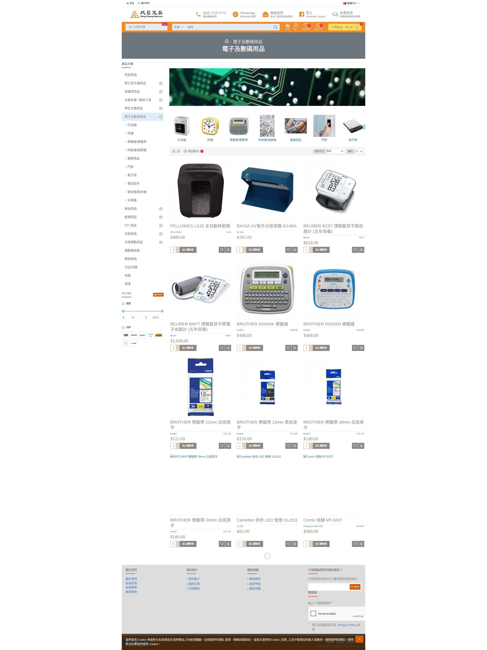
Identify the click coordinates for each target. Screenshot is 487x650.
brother (240, 330)
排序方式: (320, 151)
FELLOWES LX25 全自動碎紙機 (200, 226)
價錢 (128, 303)
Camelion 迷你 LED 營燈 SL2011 (267, 520)
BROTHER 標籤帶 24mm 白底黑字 (200, 523)
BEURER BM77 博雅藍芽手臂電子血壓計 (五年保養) (200, 327)
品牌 (128, 327)
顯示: (350, 151)
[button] (169, 127)
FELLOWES (175, 232)
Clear (159, 294)
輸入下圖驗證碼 (318, 603)
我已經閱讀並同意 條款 (336, 627)
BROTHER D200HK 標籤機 (262, 324)
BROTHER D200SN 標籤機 (329, 324)
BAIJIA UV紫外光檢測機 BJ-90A (267, 226)
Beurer (306, 237)
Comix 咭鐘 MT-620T (322, 520)
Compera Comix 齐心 (313, 526)
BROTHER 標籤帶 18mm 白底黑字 (333, 425)
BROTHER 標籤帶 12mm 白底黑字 (200, 425)
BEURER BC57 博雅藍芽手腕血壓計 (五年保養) (333, 229)
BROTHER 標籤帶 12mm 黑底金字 (267, 425)
